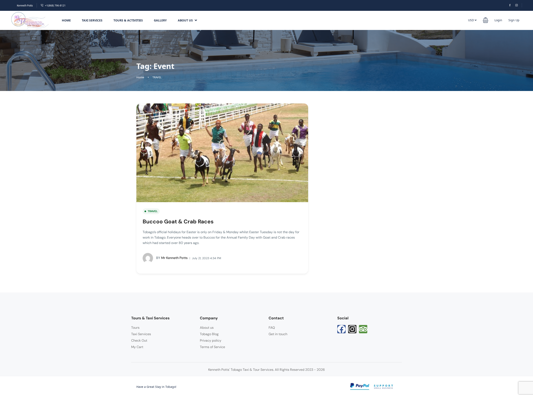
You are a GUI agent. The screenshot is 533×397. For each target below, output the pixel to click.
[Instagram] (352, 329)
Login (498, 20)
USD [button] (471, 20)
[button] (30, 20)
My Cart (137, 347)
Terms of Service (212, 347)
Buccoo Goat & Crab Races (178, 221)
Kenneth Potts (25, 5)
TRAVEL (157, 77)
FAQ (272, 327)
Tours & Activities (128, 20)
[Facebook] (341, 329)
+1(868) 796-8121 (55, 5)
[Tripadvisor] (363, 329)
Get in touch (278, 334)
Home (66, 20)
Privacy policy (210, 340)
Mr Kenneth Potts (172, 258)
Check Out (139, 340)
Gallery (160, 20)
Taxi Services (92, 20)
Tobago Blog (209, 334)
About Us (185, 20)
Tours (135, 327)
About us (207, 327)
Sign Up (513, 20)
